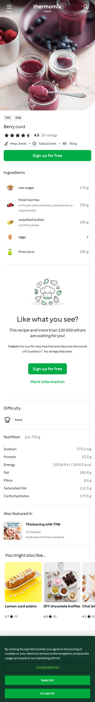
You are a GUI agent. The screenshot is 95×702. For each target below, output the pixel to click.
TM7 (8, 117)
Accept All (47, 693)
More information (47, 381)
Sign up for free (47, 155)
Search (85, 11)
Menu (9, 11)
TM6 (18, 117)
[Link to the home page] (47, 8)
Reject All (47, 680)
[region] (47, 669)
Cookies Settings (47, 667)
